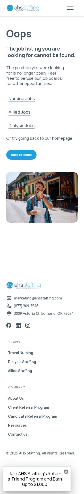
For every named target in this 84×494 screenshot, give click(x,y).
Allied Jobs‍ (19, 112)
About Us (16, 398)
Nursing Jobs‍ (22, 98)
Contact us (18, 434)
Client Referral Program (28, 407)
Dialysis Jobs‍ (21, 125)
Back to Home (21, 155)
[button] (70, 8)
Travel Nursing (20, 352)
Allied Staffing (20, 370)
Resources (17, 425)
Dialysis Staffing (22, 361)
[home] (21, 8)
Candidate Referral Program (32, 416)
